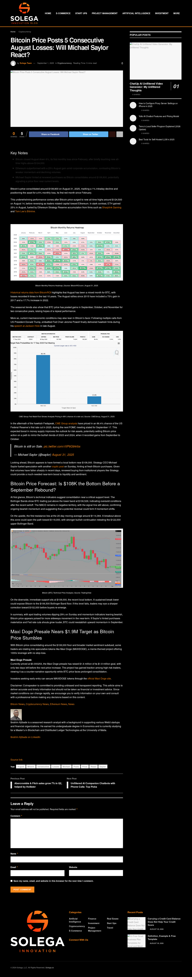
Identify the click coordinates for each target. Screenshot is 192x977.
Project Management (105, 13)
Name (14, 853)
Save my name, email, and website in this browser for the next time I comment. (54, 880)
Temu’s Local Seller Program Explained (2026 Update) (159, 128)
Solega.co (50, 967)
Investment (162, 13)
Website (73, 867)
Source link (16, 759)
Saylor (103, 766)
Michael (66, 766)
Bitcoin (31, 766)
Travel (110, 927)
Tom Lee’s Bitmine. (25, 211)
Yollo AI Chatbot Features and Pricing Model (159, 116)
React (93, 766)
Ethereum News (58, 704)
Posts (76, 766)
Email (14, 867)
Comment (16, 815)
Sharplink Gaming (111, 207)
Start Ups (81, 13)
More (176, 13)
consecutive (43, 766)
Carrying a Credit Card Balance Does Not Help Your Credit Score (164, 922)
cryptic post (57, 466)
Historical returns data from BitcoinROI (31, 292)
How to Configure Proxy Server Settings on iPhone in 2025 (158, 105)
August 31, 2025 (63, 454)
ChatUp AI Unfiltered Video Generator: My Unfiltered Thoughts (146, 87)
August (21, 766)
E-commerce (63, 13)
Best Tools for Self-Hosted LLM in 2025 (156, 139)
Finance (92, 918)
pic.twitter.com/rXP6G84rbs (62, 446)
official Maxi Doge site (99, 678)
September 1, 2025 (45, 63)
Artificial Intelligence (136, 13)
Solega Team (26, 63)
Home (48, 13)
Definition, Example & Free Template (162, 937)
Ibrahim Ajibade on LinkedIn (25, 737)
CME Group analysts (66, 423)
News (71, 704)
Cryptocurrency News (37, 704)
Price (84, 766)
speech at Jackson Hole (27, 326)
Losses (55, 766)
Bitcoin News (17, 704)
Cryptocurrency (25, 31)
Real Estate (112, 918)
